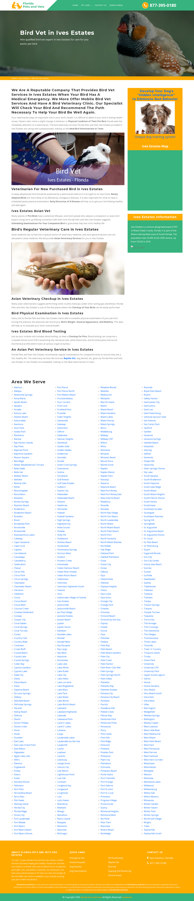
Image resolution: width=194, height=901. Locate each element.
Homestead (63, 545)
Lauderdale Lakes (66, 737)
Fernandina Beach (23, 792)
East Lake (18, 741)
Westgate (148, 770)
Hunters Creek (64, 560)
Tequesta (148, 615)
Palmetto (105, 682)
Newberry (105, 501)
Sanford (148, 427)
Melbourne (106, 394)
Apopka (18, 405)
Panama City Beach (110, 697)
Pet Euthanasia (115, 857)
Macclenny (62, 804)
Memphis (105, 398)
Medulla (104, 391)
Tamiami (148, 597)
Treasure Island (152, 652)
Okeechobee (107, 579)
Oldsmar (105, 582)
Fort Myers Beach (22, 829)
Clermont (18, 590)
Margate (61, 822)
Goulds (60, 461)
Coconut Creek (21, 608)
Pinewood (105, 756)
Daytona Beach (21, 689)
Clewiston (19, 593)
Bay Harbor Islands (23, 442)
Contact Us (100, 5)
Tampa (147, 601)
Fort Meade (19, 822)
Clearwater (19, 582)
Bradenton (19, 509)
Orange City (106, 601)
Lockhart (61, 781)
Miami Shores (107, 420)
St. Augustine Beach (154, 531)
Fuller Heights (64, 416)
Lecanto (61, 756)
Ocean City (106, 564)
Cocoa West (20, 604)
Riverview (105, 826)
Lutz (59, 796)
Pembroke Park (108, 719)
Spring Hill (149, 520)
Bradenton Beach (22, 512)
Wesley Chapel (151, 722)
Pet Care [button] (85, 5)
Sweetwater (149, 579)
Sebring (148, 450)
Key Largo (62, 649)
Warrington (149, 708)
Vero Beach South (153, 693)
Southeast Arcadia (153, 509)
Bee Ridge (19, 461)
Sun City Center (151, 560)
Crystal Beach (20, 652)
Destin (17, 719)
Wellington (149, 719)
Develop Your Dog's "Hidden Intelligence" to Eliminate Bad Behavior (154, 95)
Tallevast (148, 590)
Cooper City (20, 619)
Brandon (18, 516)
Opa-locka (106, 597)
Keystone (62, 656)
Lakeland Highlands (67, 711)
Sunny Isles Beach (153, 564)
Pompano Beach (109, 770)
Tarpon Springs (152, 604)
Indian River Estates (67, 571)
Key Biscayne (63, 645)
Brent (17, 520)
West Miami (149, 737)
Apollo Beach (20, 402)
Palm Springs (107, 671)
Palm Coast (106, 660)
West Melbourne (152, 733)
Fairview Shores (22, 781)
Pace (103, 634)
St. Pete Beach (151, 542)
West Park (149, 745)
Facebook (127, 897)
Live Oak (61, 778)
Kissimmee (62, 660)
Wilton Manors (151, 796)
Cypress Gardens (22, 667)
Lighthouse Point (65, 774)
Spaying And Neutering (119, 871)
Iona (59, 593)
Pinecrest (105, 745)
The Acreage (150, 623)
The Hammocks (151, 630)
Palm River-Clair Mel (110, 667)
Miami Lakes (107, 416)
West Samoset (151, 756)
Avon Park (19, 427)
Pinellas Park (107, 752)
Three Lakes (150, 641)
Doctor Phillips (21, 722)
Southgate (149, 512)
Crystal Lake (20, 656)
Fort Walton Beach (66, 394)
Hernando (62, 509)
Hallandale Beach (65, 498)
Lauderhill (62, 745)
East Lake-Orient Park (25, 745)
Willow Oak (149, 792)
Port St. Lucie (107, 792)
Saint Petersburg (152, 413)
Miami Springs (108, 424)
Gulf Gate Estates (65, 483)
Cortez (17, 634)
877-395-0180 (163, 5)
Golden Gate (63, 446)
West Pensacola (151, 748)
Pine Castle (106, 733)
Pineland (105, 748)
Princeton (105, 796)
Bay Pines (19, 446)
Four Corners (63, 402)
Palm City (105, 656)
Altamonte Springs (23, 394)
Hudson (61, 557)
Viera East (149, 697)
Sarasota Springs (152, 439)
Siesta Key (149, 464)
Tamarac (148, 593)
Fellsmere (18, 785)
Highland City (63, 523)
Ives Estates (24, 78)
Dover (17, 733)
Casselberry (20, 560)
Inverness (62, 582)
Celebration (20, 564)
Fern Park (19, 789)
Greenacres (63, 468)
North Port (106, 534)
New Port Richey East (111, 494)
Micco (103, 427)
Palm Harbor (107, 663)
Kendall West (63, 641)
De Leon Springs (22, 693)
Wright (147, 822)
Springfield (149, 523)
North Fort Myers (109, 516)
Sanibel (147, 431)
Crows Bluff (19, 649)
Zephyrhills (149, 829)
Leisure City (63, 767)
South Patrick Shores (154, 498)
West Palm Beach (152, 741)
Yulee (146, 826)
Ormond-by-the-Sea (110, 619)
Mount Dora (107, 461)
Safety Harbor (151, 398)
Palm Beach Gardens (111, 652)
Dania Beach (20, 682)
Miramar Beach (108, 457)
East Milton (19, 748)
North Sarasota (108, 538)
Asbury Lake (20, 413)
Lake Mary (62, 689)
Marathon (62, 815)
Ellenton (18, 763)
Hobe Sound (63, 527)
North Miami (107, 523)
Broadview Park (22, 523)
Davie (17, 686)
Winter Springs (151, 815)
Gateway (61, 424)
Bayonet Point (21, 450)
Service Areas (116, 5)
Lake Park (62, 693)
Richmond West (108, 815)
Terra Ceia (149, 619)
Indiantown (62, 579)
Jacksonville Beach (66, 608)
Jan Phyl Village (64, 612)
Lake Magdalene (65, 686)
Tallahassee (150, 586)
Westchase (149, 763)
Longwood (62, 789)
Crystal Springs (21, 660)
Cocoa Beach (20, 601)
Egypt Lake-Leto (22, 756)
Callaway (18, 538)
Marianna (62, 826)
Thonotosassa (151, 638)
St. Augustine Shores (154, 534)
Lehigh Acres (63, 763)
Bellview (18, 479)
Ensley (17, 770)
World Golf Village (153, 818)
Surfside (148, 575)
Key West (61, 652)
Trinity (147, 656)
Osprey (104, 623)
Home (75, 5)
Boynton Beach (21, 505)
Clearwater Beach (22, 586)
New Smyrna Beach (110, 498)
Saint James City (152, 402)
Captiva (17, 549)
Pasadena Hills (108, 708)
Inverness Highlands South (70, 586)
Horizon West (64, 553)
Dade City (18, 674)
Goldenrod (62, 453)
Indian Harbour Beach (68, 568)
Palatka (104, 641)
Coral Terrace (21, 630)
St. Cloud (148, 538)
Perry (103, 730)
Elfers (17, 759)
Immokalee (62, 564)
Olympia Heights (109, 586)
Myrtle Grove (107, 464)
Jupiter (60, 623)
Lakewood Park (65, 719)
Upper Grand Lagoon (154, 674)
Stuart (147, 549)
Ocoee (104, 568)
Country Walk (20, 641)
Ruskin (147, 394)
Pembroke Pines (109, 722)
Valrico (147, 678)
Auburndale (20, 420)
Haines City (62, 490)
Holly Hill (61, 534)
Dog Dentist (76, 866)
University (149, 663)
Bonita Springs (21, 501)
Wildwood (148, 785)
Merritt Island (107, 402)
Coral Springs (20, 627)
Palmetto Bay (107, 686)
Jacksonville (63, 604)
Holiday (61, 531)
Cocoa (17, 597)
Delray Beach (20, 711)
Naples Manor (108, 472)
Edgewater (19, 752)
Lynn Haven (63, 800)
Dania (17, 678)
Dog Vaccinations (78, 871)
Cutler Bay (19, 663)
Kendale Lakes (64, 634)
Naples (104, 468)
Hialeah (61, 512)
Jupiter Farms (64, 627)
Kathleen (61, 630)
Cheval (17, 568)
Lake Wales (62, 697)
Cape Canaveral (21, 542)
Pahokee (105, 638)
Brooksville (19, 527)
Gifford (60, 431)
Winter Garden (151, 804)
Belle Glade (19, 468)
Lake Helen (62, 678)
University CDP (151, 667)
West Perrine (150, 752)
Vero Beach (149, 689)
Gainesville (62, 420)
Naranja (105, 479)
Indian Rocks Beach (66, 575)
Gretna (60, 472)
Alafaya (17, 391)
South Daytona (151, 483)
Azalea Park (20, 431)
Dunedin (18, 737)
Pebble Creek (107, 711)
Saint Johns (149, 405)
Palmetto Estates (109, 689)
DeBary (17, 697)
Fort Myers (19, 826)
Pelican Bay (106, 715)
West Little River (152, 730)
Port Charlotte (108, 778)
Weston (148, 774)
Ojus (103, 575)
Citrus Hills (19, 571)
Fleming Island (21, 804)
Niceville (105, 505)
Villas (146, 704)
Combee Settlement (24, 612)
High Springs (63, 520)
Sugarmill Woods (152, 553)
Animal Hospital (77, 862)
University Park (151, 671)
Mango (60, 811)
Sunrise (147, 568)
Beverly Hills (20, 483)
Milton (104, 442)
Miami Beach (107, 409)
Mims (103, 446)
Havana (61, 501)
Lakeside (61, 715)
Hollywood (62, 538)
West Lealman (151, 726)
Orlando (105, 608)
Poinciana (105, 767)
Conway (18, 615)
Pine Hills (105, 737)
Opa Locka (106, 593)
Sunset (147, 571)
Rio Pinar (105, 818)
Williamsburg (150, 789)
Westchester (150, 767)
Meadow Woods (108, 387)
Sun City (148, 557)
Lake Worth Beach (66, 704)
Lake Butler (63, 671)
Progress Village (109, 800)
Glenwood (62, 442)
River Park (106, 822)
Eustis (17, 778)
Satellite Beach (151, 442)
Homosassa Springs (67, 549)
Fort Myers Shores (23, 833)
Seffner (147, 453)
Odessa (104, 571)
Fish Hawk (19, 800)
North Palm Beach (110, 531)
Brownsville (19, 531)
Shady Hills (149, 461)
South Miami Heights (154, 494)
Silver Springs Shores (154, 468)
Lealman (61, 752)
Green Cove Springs (67, 464)
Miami (104, 405)
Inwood (61, 590)
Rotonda (148, 387)
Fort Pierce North (66, 391)
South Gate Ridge (152, 486)
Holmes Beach (64, 542)
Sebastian (149, 446)
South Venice (150, 501)
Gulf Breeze (63, 479)
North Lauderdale (109, 520)
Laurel (60, 748)
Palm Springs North (110, 674)
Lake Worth (63, 700)
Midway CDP (107, 439)
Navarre (105, 483)
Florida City (19, 807)
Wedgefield (149, 711)
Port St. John (107, 789)
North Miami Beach (110, 527)
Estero (17, 774)
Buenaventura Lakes (24, 534)
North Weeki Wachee (111, 542)
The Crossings (151, 627)
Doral (17, 730)
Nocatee (105, 509)
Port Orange (107, 781)
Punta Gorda (107, 804)
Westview (148, 778)
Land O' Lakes (64, 726)
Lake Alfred (62, 667)
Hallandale (62, 494)
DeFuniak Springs (23, 704)
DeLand (18, 708)
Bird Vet (112, 866)
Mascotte (62, 829)
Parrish (104, 704)
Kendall (61, 638)
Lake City (61, 674)
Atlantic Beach (21, 416)
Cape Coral (19, 545)
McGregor (62, 833)
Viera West (149, 700)
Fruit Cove (62, 405)
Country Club (20, 638)
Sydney (147, 582)
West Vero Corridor (153, 759)
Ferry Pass (19, 796)
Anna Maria (19, 398)
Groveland (62, 475)
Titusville (148, 645)
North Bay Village (109, 512)
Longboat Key (64, 785)
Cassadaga (19, 557)
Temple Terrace (152, 612)
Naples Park (107, 475)
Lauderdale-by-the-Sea (68, 741)
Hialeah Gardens (65, 516)
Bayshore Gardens (23, 453)
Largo (60, 733)
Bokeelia (18, 498)
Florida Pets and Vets (91, 897)
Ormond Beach (108, 615)
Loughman (62, 792)
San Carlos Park (152, 424)
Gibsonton (62, 427)
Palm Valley (106, 678)
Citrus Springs (21, 579)
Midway (104, 435)
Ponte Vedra (107, 774)
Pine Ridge (106, 741)
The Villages (150, 634)
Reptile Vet (113, 862)
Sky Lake (148, 472)
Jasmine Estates (65, 615)
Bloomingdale (21, 490)
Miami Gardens (108, 413)
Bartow (17, 439)
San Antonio (150, 420)
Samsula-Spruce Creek (155, 416)
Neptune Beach (108, 486)
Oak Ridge (106, 549)
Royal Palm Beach (152, 391)
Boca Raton (19, 494)
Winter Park (150, 811)
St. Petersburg (151, 545)
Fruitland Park (64, 409)
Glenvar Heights (65, 439)
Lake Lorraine (64, 682)
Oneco (104, 590)
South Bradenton (152, 479)
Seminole (148, 457)
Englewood (19, 767)
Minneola (105, 450)
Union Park (149, 660)
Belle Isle (18, 472)
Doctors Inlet (20, 726)
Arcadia (17, 409)
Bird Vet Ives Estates (40, 78)
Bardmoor (19, 435)
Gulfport (61, 486)
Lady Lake (62, 663)
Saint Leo (148, 409)
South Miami (150, 490)
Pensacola (106, 726)
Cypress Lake (20, 671)
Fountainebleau (65, 398)
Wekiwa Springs (152, 715)
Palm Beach (106, 649)
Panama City (107, 693)
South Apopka (151, 475)
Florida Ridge (20, 811)
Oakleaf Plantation (110, 557)
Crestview (19, 645)
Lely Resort (62, 770)
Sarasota (148, 435)
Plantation (106, 763)
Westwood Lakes (152, 781)
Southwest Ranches (153, 516)
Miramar (105, 453)
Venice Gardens (151, 686)
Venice (147, 682)
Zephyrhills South (152, 833)
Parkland (105, 700)
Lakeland (61, 708)
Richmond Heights (110, 811)
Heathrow (62, 505)
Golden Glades (64, 450)
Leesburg (62, 759)
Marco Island (63, 818)
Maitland (61, 807)
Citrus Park (19, 575)
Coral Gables (20, 623)
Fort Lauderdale (22, 818)
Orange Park (107, 604)
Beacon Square (21, 457)
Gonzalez (61, 457)
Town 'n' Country (152, 649)
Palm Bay (105, 645)
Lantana (61, 730)
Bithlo (17, 486)
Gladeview (62, 435)
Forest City (19, 815)
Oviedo (104, 627)
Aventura (18, 424)
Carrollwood (20, 553)
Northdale (106, 545)
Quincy (104, 807)
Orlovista (105, 612)
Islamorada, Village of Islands (71, 597)
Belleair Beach (21, 475)
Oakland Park (107, 553)
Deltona (18, 715)
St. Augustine (150, 527)
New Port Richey (109, 490)
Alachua (18, 387)
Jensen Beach (64, 619)
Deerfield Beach (22, 700)
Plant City (105, 759)
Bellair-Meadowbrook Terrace (29, 464)
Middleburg (106, 431)
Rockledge (106, 833)
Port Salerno (107, 785)
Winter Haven (150, 807)
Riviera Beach (107, 829)
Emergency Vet (77, 857)
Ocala (103, 560)
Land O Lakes (64, 722)
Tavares (148, 608)
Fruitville (61, 413)
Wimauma (149, 800)
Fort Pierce (62, 387)
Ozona (104, 630)
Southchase (149, 505)
